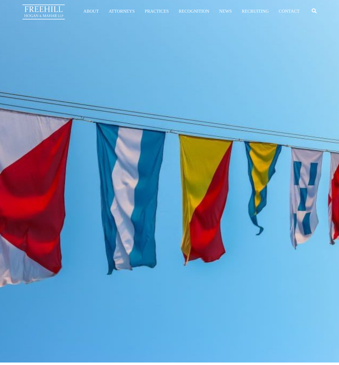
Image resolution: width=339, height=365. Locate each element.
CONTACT (289, 11)
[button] (314, 10)
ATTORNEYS (122, 11)
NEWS (225, 11)
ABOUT (91, 11)
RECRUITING (255, 11)
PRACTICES (157, 11)
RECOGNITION (194, 11)
